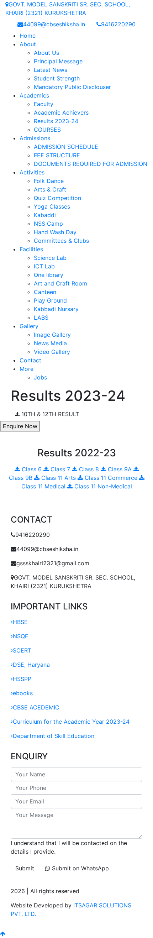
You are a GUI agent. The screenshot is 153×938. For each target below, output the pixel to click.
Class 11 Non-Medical (102, 486)
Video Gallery (52, 351)
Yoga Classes (52, 206)
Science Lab (50, 257)
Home (28, 35)
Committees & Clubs (61, 240)
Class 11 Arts (58, 477)
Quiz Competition (57, 197)
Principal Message (58, 61)
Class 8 (89, 469)
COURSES (47, 129)
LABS (41, 317)
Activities (32, 172)
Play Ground (50, 300)
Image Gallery (52, 334)
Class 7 (60, 469)
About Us (46, 52)
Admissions (35, 138)
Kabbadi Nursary (56, 309)
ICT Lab (44, 266)
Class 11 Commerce (111, 477)
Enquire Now (20, 426)
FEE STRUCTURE (57, 155)
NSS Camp (48, 223)
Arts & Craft (50, 189)
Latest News (50, 69)
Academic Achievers (61, 112)
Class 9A (119, 469)
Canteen (45, 291)
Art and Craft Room (60, 283)
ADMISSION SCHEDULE (66, 146)
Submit (24, 868)
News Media (50, 343)
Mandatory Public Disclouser (72, 86)
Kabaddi (45, 215)
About (28, 44)
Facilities (31, 249)
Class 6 (31, 469)
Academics (34, 95)
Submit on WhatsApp (79, 868)
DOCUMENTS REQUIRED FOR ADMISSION (90, 163)
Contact (30, 360)
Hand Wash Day (55, 232)
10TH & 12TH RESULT (49, 414)
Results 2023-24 (56, 121)
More (26, 368)
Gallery (29, 326)
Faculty (43, 104)
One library (48, 274)
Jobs (40, 377)
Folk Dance (49, 180)
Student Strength (57, 78)
